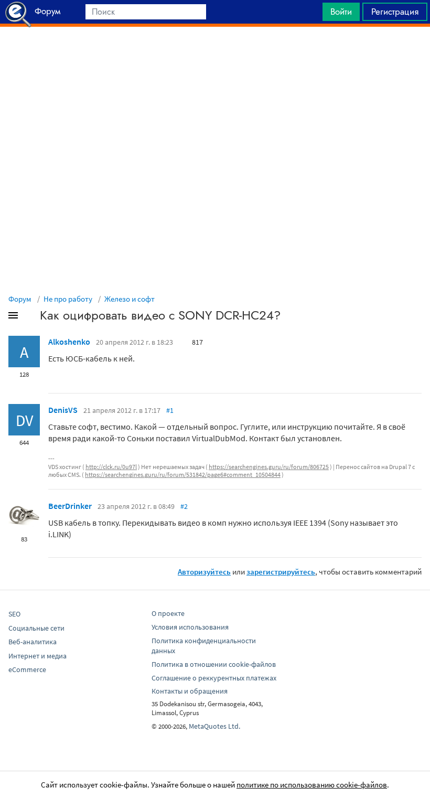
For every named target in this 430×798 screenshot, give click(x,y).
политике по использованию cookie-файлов (311, 785)
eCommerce (27, 669)
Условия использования (190, 627)
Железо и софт (129, 299)
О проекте (168, 613)
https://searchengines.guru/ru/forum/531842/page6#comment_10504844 (183, 474)
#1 (170, 410)
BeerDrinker (70, 506)
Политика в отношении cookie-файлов (214, 664)
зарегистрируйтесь (280, 572)
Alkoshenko (69, 341)
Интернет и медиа (37, 656)
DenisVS (63, 410)
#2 (184, 506)
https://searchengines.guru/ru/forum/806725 (269, 467)
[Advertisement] (215, 53)
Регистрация (394, 11)
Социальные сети (36, 628)
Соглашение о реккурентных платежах (214, 678)
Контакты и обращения (190, 691)
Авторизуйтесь (204, 572)
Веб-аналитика (32, 641)
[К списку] (30, 317)
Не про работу (68, 299)
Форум (19, 299)
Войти (341, 11)
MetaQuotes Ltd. (214, 726)
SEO (14, 614)
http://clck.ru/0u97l (111, 467)
